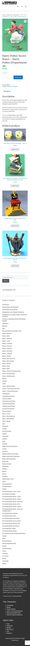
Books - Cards (6, 341)
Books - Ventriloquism (8, 376)
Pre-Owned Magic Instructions (11, 518)
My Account (10, 629)
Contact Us (10, 625)
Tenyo (4, 551)
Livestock (4, 451)
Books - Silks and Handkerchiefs (11, 371)
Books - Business (7, 338)
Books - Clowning (7, 343)
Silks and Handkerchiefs (9, 543)
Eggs (3, 423)
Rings (3, 538)
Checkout (9, 633)
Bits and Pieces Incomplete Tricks (11, 331)
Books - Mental (6, 356)
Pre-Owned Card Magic (9, 494)
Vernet (4, 558)
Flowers (4, 433)
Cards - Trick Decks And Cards (10, 388)
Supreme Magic (6, 548)
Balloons (4, 326)
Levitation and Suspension (9, 446)
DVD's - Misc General (8, 418)
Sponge (4, 546)
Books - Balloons (7, 333)
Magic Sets (5, 461)
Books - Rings (6, 366)
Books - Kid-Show (7, 351)
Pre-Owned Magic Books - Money (11, 506)
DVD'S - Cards (6, 413)
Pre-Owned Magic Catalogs (10, 513)
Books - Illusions (7, 346)
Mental (4, 471)
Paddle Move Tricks (8, 479)
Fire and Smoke (6, 431)
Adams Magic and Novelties (10, 307)
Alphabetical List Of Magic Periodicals (13, 312)
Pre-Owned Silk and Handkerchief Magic (13, 533)
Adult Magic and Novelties (9, 309)
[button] (25, 21)
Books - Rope (6, 368)
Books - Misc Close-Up (8, 358)
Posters (4, 489)
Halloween (5, 436)
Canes (4, 383)
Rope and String (6, 541)
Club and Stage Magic (8, 403)
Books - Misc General (8, 361)
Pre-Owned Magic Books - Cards (11, 496)
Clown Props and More (8, 401)
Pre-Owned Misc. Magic (9, 528)
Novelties (5, 476)
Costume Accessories (8, 408)
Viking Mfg (5, 561)
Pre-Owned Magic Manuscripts (11, 523)
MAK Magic (5, 466)
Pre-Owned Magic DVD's (9, 516)
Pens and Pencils (7, 484)
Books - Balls (6, 336)
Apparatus (5, 323)
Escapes (4, 428)
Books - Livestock (7, 353)
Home (3, 15)
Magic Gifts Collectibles (12, 15)
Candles (4, 381)
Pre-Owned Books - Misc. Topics (11, 491)
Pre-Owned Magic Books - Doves (11, 499)
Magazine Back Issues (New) (10, 454)
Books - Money (6, 363)
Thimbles (5, 553)
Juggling (4, 444)
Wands (4, 563)
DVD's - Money (6, 421)
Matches (4, 469)
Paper (4, 481)
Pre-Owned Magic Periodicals (10, 526)
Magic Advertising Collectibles (11, 456)
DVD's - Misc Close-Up (8, 416)
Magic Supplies (6, 464)
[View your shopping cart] (18, 6)
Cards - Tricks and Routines (10, 391)
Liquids (4, 449)
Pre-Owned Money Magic (9, 531)
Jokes (3, 441)
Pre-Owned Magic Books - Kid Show (12, 501)
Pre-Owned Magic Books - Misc (11, 504)
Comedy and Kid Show (8, 406)
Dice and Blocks (6, 411)
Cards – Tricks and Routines (15, 611)
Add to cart (18, 77)
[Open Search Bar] (22, 6)
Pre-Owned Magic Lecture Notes (11, 521)
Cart (8, 631)
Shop (8, 624)
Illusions (4, 438)
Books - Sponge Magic (8, 373)
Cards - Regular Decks (8, 386)
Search (6, 281)
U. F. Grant (5, 556)
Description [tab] (7, 91)
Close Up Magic (6, 398)
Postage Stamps (7, 486)
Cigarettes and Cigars (8, 396)
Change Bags (6, 393)
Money (4, 474)
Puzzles (4, 536)
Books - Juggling (7, 348)
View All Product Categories (14, 614)
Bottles (4, 378)
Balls (3, 328)
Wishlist (9, 627)
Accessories (5, 304)
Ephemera (5, 426)
